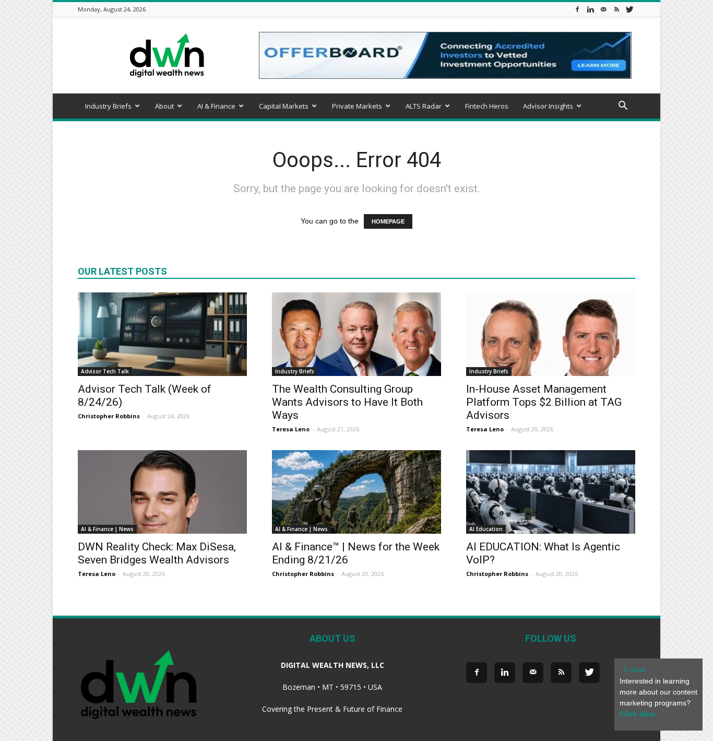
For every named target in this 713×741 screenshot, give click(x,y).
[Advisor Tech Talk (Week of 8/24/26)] (162, 334)
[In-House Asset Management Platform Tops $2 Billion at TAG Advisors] (550, 334)
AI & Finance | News (107, 529)
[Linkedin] (590, 9)
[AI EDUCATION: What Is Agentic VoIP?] (550, 492)
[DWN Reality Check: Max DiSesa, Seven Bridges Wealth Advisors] (162, 492)
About (164, 106)
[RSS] (616, 9)
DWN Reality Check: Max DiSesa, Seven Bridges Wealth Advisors (157, 553)
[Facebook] (577, 9)
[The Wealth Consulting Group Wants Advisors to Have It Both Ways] (356, 334)
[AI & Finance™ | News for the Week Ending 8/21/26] (356, 492)
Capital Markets (283, 106)
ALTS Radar (424, 106)
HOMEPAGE (388, 221)
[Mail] (603, 9)
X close (635, 669)
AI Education (486, 529)
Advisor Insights (548, 106)
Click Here (638, 714)
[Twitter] (629, 9)
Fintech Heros (486, 106)
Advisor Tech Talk (105, 371)
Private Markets (357, 106)
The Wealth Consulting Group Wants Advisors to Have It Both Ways (347, 402)
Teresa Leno (291, 429)
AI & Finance (216, 106)
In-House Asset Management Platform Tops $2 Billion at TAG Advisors (544, 402)
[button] (622, 107)
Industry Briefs (108, 106)
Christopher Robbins (109, 416)
